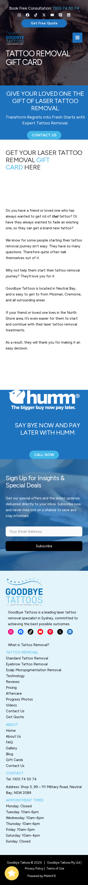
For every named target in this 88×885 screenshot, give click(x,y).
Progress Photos (19, 699)
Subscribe (44, 546)
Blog (9, 754)
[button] (44, 23)
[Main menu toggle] (78, 38)
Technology (15, 676)
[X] (44, 15)
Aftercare (14, 693)
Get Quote (15, 717)
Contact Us (15, 711)
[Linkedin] (68, 15)
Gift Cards (14, 760)
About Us (13, 736)
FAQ (9, 742)
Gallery (11, 748)
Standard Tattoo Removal (27, 658)
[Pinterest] (60, 15)
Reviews (12, 682)
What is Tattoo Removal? (28, 645)
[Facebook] (27, 15)
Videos (11, 705)
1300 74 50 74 (66, 8)
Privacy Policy (34, 868)
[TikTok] (36, 15)
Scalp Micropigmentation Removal (33, 670)
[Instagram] (19, 15)
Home (11, 730)
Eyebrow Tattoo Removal (27, 664)
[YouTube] (52, 15)
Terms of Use (55, 868)
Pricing (11, 688)
